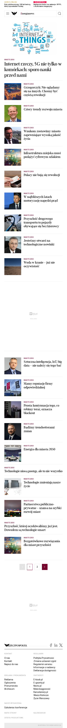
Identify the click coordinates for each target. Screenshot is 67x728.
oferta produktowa (13, 718)
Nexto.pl (37, 686)
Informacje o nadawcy (44, 667)
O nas (7, 658)
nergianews (27, 13)
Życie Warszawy (41, 698)
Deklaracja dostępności (45, 670)
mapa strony (10, 713)
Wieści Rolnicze (41, 695)
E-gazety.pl (39, 682)
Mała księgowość (42, 689)
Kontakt (8, 661)
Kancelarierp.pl (41, 692)
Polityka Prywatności (44, 658)
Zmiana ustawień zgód (45, 661)
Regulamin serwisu (43, 664)
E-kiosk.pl (38, 679)
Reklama (8, 679)
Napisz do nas (11, 664)
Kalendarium (39, 713)
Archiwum (9, 689)
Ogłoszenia (10, 682)
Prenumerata (11, 686)
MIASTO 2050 (9, 59)
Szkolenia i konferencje (15, 707)
